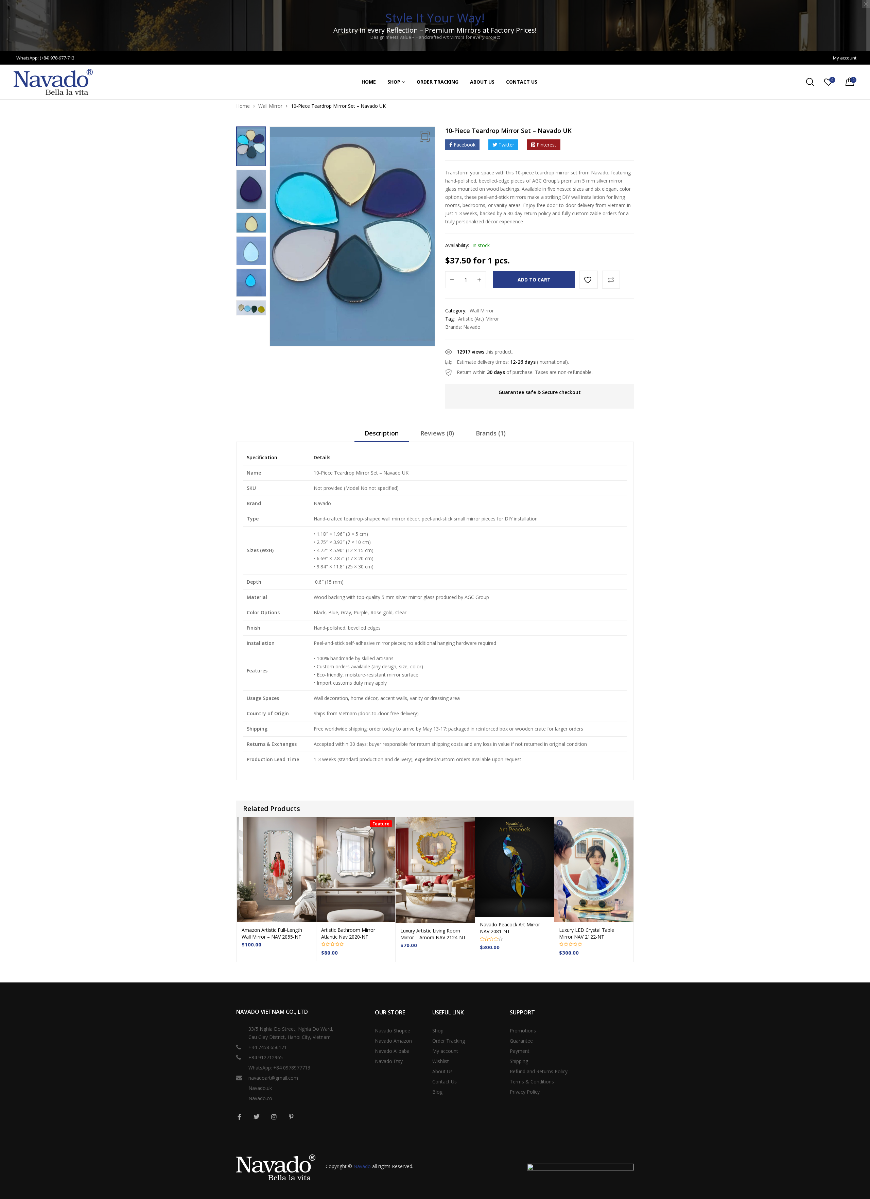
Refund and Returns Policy (539, 1071)
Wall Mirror (270, 106)
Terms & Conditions (532, 1081)
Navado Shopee (392, 1030)
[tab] (381, 435)
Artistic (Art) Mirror (478, 318)
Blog (437, 1092)
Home (369, 82)
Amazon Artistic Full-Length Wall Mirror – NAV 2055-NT (272, 933)
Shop (393, 82)
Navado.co (260, 1098)
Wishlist (440, 1061)
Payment (519, 1051)
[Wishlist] (588, 279)
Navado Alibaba (392, 1051)
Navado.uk (260, 1088)
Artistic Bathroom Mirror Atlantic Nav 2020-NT (348, 933)
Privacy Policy (525, 1092)
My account (445, 1051)
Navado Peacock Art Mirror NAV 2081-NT (510, 928)
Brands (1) (491, 433)
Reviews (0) (437, 433)
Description (382, 433)
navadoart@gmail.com (273, 1078)
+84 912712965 (265, 1057)
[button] (425, 137)
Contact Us (521, 82)
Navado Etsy (389, 1061)
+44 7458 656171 (267, 1047)
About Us (482, 82)
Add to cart (534, 279)
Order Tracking (437, 82)
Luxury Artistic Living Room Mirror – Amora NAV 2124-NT (433, 934)
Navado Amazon (393, 1041)
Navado (472, 327)
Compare (611, 279)
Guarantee (521, 1041)
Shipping (519, 1061)
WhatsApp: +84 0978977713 (279, 1067)
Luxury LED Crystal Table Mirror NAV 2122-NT (586, 933)
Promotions (523, 1030)
